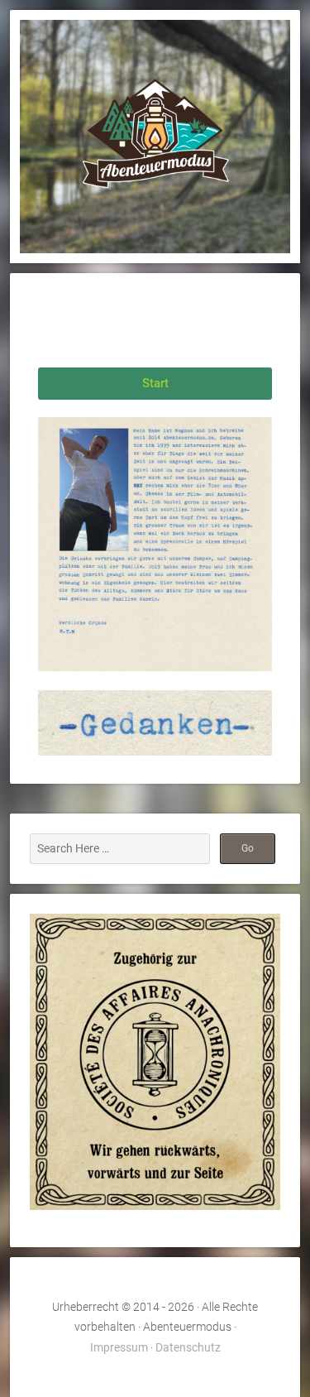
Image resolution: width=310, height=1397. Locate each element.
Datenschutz (188, 1347)
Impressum (119, 1347)
